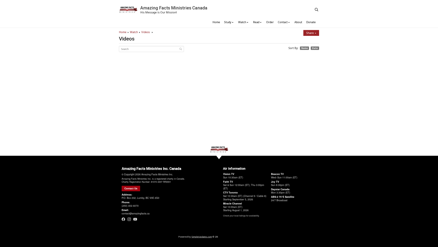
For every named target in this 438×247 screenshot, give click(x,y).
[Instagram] (129, 219)
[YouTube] (135, 219)
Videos (146, 32)
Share (310, 33)
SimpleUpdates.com (201, 236)
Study (227, 22)
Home (216, 22)
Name (304, 48)
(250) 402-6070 (130, 205)
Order (270, 22)
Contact (283, 22)
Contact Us (130, 188)
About (298, 22)
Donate (311, 22)
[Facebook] (123, 219)
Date (315, 48)
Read (256, 22)
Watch (242, 22)
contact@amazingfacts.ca (136, 213)
